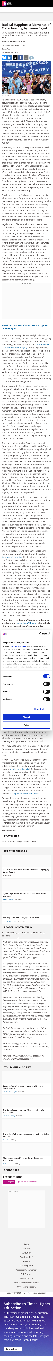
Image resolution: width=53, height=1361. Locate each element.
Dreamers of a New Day (12, 557)
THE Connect (27, 1274)
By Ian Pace (6, 1140)
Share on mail (26, 57)
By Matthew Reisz (8, 899)
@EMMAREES (13, 52)
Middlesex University (19, 769)
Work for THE (26, 1257)
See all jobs (9, 1182)
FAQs (26, 1244)
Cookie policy (26, 1265)
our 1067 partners (18, 646)
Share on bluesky (4, 57)
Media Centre (26, 1278)
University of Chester (26, 623)
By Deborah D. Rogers (10, 921)
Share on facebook (20, 57)
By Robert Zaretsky (9, 1116)
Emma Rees (6, 49)
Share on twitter (15, 57)
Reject (26, 725)
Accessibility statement (26, 1270)
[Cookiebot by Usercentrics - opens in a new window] (39, 633)
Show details (39, 709)
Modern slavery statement (26, 1282)
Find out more (12, 1349)
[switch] (46, 684)
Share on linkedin (9, 57)
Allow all (26, 717)
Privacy (26, 1261)
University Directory (26, 1287)
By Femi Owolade (8, 1164)
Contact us (27, 1248)
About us (26, 1252)
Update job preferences (27, 1182)
